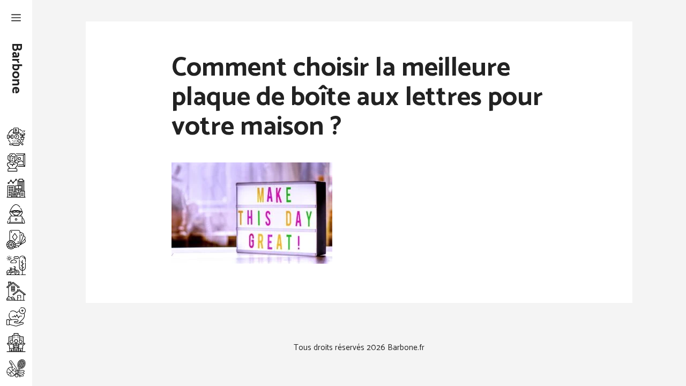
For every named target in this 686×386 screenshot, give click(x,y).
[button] (16, 19)
